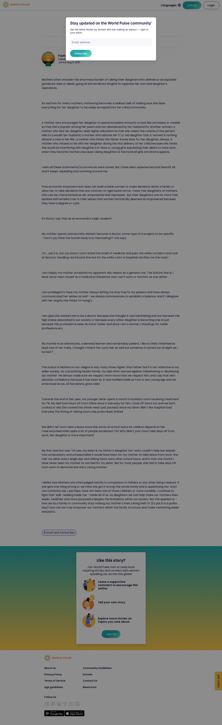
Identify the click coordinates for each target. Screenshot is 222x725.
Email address (81, 42)
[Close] (151, 22)
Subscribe (81, 53)
